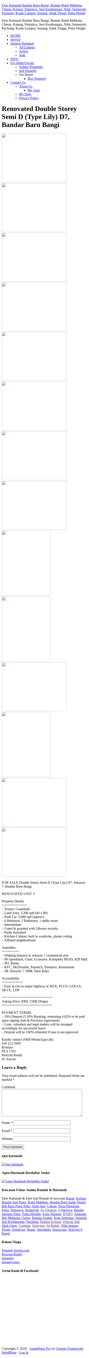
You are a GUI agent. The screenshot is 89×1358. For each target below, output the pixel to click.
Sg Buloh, (53, 1226)
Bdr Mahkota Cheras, (16, 1218)
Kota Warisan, (52, 1214)
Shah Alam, (10, 1226)
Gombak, (25, 1226)
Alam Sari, (39, 1206)
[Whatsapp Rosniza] (12, 1164)
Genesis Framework (69, 1348)
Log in (23, 1352)
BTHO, (68, 1214)
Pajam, (6, 1229)
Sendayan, (19, 1229)
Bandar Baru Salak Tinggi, (68, 1202)
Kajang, (81, 1198)
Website (7, 1139)
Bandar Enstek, (42, 1218)
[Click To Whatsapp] (25, 1181)
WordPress (9, 1352)
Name (7, 1123)
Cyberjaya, (65, 1210)
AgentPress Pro (40, 1348)
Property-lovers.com (15, 1250)
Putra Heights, (32, 1214)
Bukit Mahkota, (38, 1202)
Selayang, (39, 1226)
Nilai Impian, (70, 1226)
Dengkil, (81, 1218)
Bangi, (70, 1198)
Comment (8, 1087)
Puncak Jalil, (71, 1222)
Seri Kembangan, (13, 1222)
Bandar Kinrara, (51, 1222)
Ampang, (80, 1214)
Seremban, (44, 1229)
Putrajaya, (17, 1210)
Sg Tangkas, (48, 1210)
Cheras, (52, 1206)
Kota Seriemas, (64, 1218)
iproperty (8, 1258)
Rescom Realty (12, 1254)
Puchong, (32, 1222)
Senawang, (59, 1229)
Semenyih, (32, 1210)
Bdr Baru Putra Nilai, (16, 1206)
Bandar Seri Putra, (14, 1202)
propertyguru (10, 1262)
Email (7, 1131)
